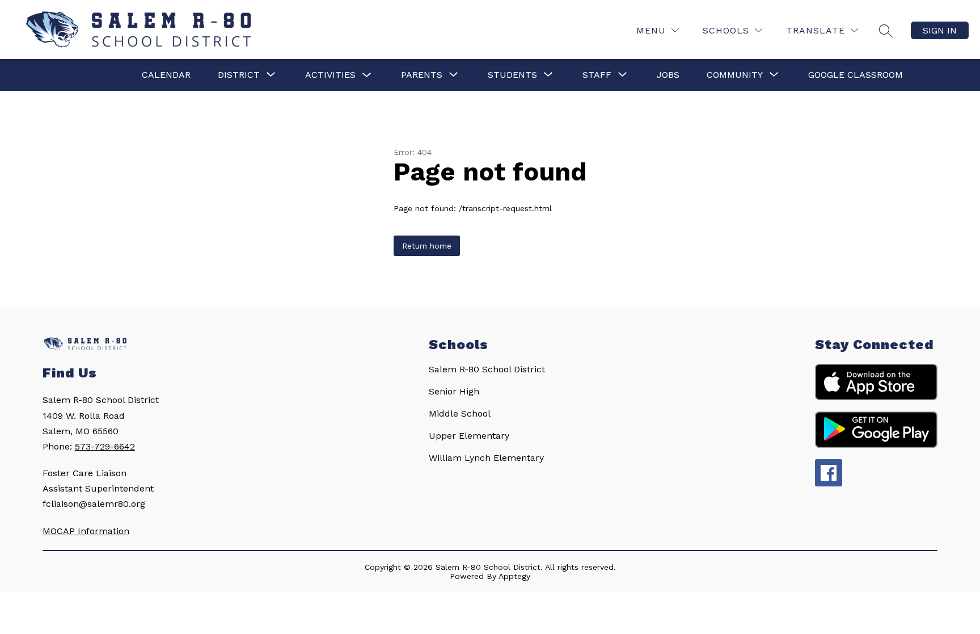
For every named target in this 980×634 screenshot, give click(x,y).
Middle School (460, 413)
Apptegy (514, 576)
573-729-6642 (105, 446)
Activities (330, 74)
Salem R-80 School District (487, 369)
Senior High (454, 391)
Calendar (166, 74)
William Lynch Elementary (486, 457)
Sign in (940, 30)
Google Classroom (855, 74)
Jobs (668, 74)
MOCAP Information (86, 531)
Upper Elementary (469, 435)
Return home (426, 245)
